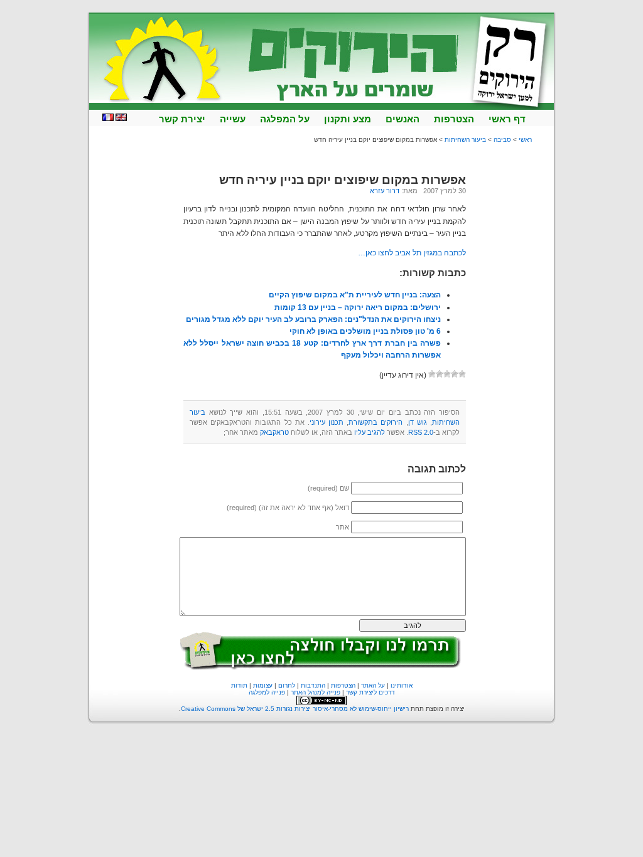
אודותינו (402, 685)
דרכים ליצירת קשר (370, 692)
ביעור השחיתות (465, 139)
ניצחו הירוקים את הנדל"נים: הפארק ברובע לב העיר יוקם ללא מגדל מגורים (313, 319)
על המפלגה (285, 119)
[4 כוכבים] (439, 374)
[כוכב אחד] (462, 374)
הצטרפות (454, 119)
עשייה (233, 119)
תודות (239, 685)
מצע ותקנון (347, 119)
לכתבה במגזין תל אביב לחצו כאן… (412, 252)
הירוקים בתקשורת (376, 422)
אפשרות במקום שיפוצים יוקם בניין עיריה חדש (342, 179)
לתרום (286, 685)
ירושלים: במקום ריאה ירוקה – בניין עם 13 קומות (357, 307)
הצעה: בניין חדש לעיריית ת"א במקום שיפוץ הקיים (355, 294)
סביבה (502, 139)
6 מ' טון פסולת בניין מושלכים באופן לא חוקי (365, 331)
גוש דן (417, 422)
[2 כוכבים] (454, 374)
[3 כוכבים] (447, 374)
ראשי (525, 139)
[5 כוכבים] (432, 374)
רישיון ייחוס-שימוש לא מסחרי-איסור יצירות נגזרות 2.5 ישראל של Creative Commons (295, 708)
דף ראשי (507, 119)
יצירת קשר (182, 119)
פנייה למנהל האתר (315, 692)
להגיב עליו (369, 432)
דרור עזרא (384, 190)
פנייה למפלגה (267, 692)
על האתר (373, 685)
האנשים (402, 119)
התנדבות (313, 685)
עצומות (263, 685)
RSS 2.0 (420, 432)
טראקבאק (274, 432)
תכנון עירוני (326, 422)
